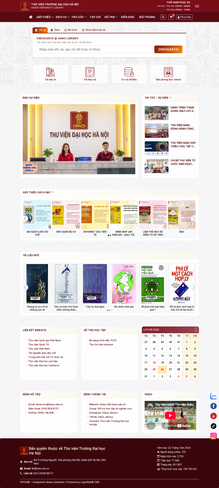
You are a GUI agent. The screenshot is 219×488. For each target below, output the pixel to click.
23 (195, 362)
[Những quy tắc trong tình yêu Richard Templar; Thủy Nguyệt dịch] (95, 283)
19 (162, 362)
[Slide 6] (74, 170)
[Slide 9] (89, 170)
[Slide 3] (58, 170)
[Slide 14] (116, 170)
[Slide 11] (100, 170)
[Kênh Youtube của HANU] (213, 416)
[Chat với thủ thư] (213, 396)
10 (145, 355)
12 (162, 355)
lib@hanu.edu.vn (40, 468)
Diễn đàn (127, 17)
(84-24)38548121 (44, 473)
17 (145, 362)
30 (170, 342)
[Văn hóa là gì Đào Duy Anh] (152, 283)
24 (145, 369)
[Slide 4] (63, 170)
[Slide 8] (84, 170)
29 (162, 342)
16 (195, 355)
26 (162, 369)
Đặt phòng (147, 17)
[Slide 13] (110, 170)
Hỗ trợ (110, 17)
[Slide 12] (105, 170)
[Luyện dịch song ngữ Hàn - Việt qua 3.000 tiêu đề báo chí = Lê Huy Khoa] (124, 283)
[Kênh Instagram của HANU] (213, 436)
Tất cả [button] (42, 30)
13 (170, 355)
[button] (53, 17)
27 (145, 342)
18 (154, 362)
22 (186, 362)
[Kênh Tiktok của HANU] (213, 426)
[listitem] (51, 73)
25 (154, 369)
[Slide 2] (53, 170)
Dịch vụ (61, 17)
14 (178, 355)
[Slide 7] (79, 170)
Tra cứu (78, 17)
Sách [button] (56, 30)
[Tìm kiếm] (163, 17)
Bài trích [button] (72, 30)
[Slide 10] (95, 170)
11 (154, 355)
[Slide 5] (68, 170)
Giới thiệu (44, 17)
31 (178, 342)
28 (154, 342)
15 (186, 355)
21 (178, 362)
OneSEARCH (168, 49)
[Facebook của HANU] (213, 406)
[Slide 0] (42, 170)
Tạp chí (95, 17)
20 (170, 362)
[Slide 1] (47, 170)
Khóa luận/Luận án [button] (95, 30)
